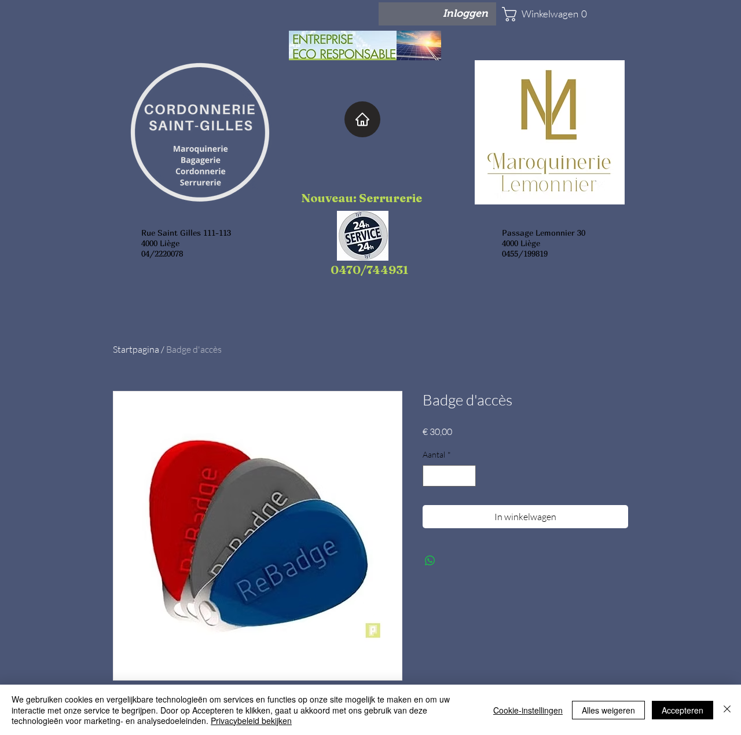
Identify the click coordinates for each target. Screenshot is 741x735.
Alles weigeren (608, 710)
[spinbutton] (449, 476)
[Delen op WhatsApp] (430, 561)
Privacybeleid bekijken (251, 720)
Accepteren (682, 710)
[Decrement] (431, 476)
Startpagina (136, 349)
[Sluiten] (727, 710)
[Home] (362, 119)
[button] (536, 14)
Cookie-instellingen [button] (528, 710)
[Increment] (467, 476)
